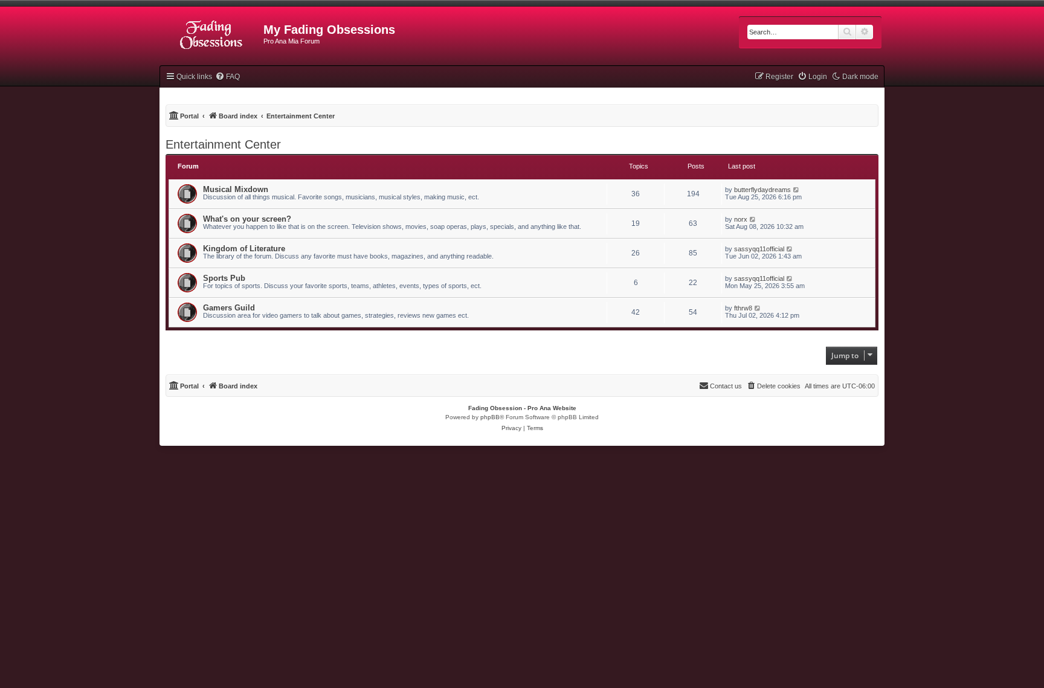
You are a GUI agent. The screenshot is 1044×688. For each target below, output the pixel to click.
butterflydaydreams (762, 189)
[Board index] (211, 33)
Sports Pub (224, 278)
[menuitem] (227, 76)
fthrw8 (743, 308)
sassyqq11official (759, 248)
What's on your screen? (247, 218)
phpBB (490, 417)
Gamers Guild (229, 307)
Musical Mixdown (235, 189)
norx (740, 219)
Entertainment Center (223, 144)
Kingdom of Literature (244, 248)
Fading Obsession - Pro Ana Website (522, 408)
